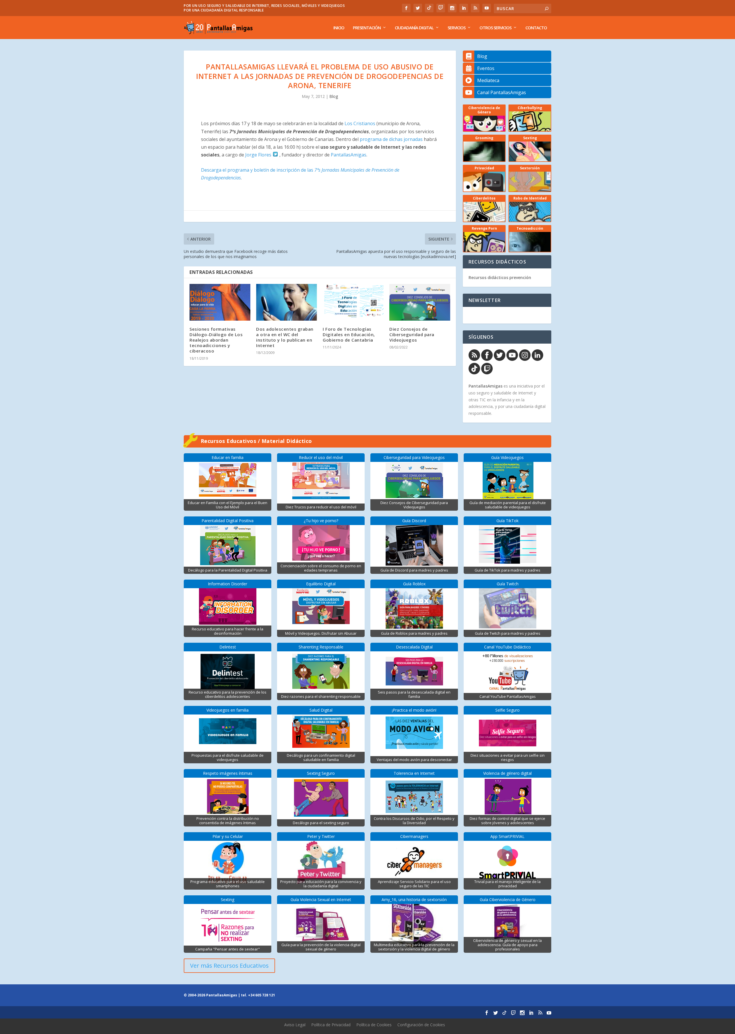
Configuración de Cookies (421, 1024)
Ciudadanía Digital (414, 27)
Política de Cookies (374, 1024)
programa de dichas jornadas (391, 139)
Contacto (536, 27)
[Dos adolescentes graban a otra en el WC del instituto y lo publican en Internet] (286, 302)
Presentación (367, 27)
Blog (333, 96)
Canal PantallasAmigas (501, 92)
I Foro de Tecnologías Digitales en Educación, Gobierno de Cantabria (349, 334)
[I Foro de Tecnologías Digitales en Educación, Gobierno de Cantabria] (353, 302)
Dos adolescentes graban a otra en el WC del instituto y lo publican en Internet (285, 337)
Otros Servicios (495, 27)
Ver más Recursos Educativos (229, 965)
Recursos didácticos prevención (500, 277)
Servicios (456, 27)
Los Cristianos (360, 123)
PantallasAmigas (348, 155)
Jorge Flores (258, 155)
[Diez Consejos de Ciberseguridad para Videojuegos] (419, 302)
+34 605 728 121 (261, 995)
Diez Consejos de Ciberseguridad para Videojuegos (411, 334)
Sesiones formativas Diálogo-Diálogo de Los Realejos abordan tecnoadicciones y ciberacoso (216, 340)
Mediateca (488, 80)
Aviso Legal (294, 1024)
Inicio (338, 27)
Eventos (485, 68)
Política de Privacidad (331, 1024)
